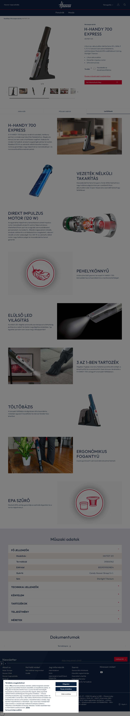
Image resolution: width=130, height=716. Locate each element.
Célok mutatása (66, 694)
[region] (41, 696)
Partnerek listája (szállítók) (13, 710)
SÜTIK (28, 707)
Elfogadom (66, 684)
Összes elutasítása (66, 689)
